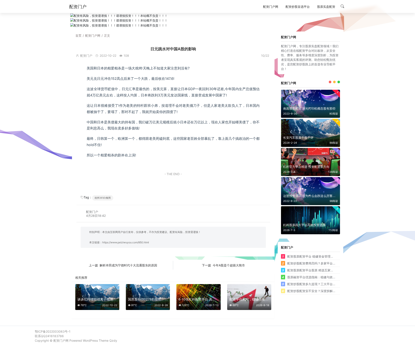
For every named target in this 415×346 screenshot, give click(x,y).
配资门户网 (92, 35)
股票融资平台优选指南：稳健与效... (311, 277)
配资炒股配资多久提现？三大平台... (311, 284)
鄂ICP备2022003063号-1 (52, 331)
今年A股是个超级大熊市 (229, 265)
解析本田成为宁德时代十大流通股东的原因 (128, 265)
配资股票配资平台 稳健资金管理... (310, 256)
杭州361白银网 (103, 197)
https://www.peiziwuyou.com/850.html (125, 242)
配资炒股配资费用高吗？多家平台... (311, 263)
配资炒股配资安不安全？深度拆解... (311, 291)
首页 (78, 35)
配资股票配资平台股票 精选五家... (310, 270)
